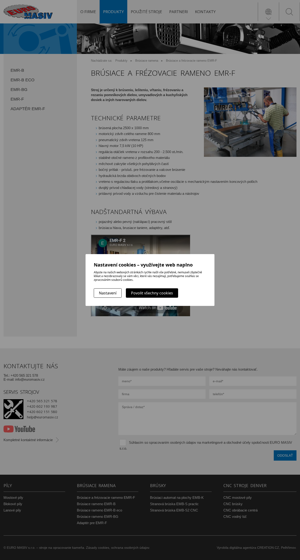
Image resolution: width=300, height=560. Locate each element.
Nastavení (107, 293)
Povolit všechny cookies (152, 293)
